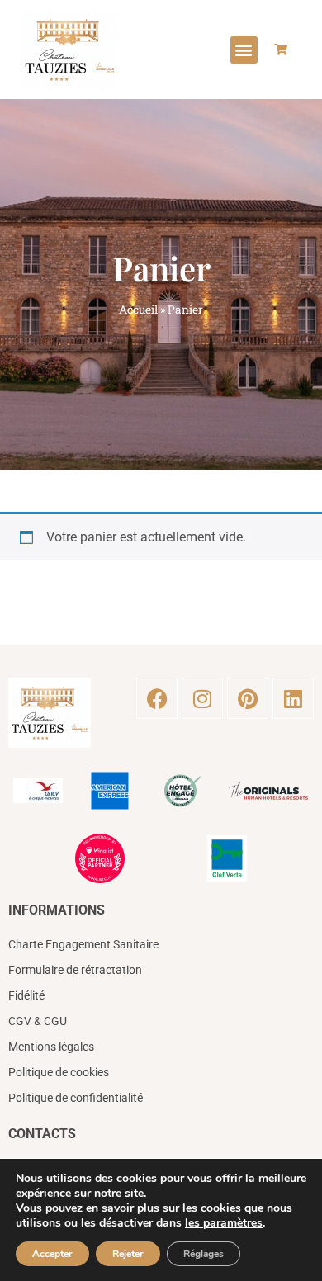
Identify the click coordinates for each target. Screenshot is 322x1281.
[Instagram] (202, 698)
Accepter (52, 1253)
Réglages (203, 1253)
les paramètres (224, 1223)
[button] (244, 50)
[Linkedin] (293, 698)
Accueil (138, 309)
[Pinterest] (247, 698)
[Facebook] (157, 698)
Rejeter (128, 1253)
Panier (161, 268)
